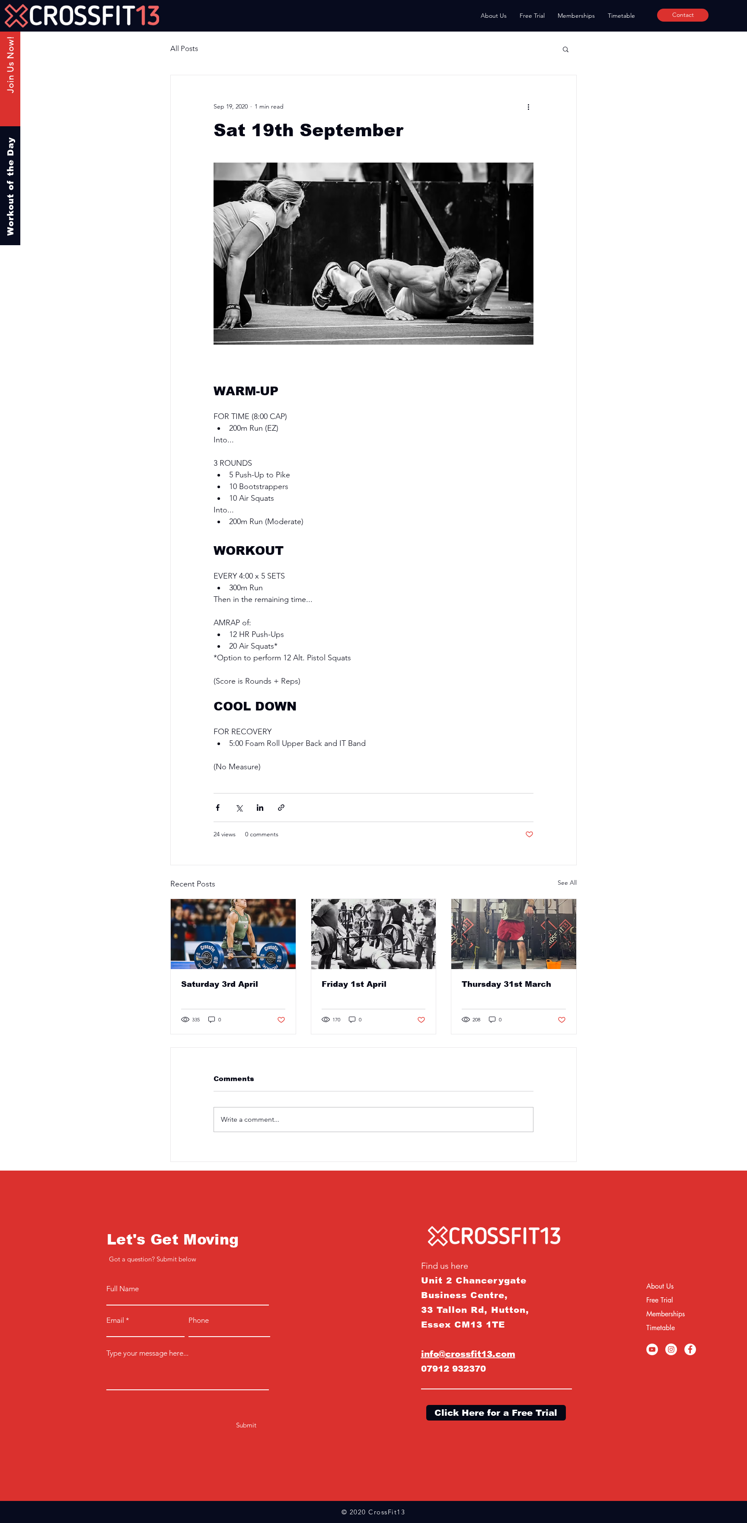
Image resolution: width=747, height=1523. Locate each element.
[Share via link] (281, 807)
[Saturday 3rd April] (233, 934)
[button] (566, 48)
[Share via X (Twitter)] (239, 807)
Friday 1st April (354, 984)
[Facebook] (690, 1349)
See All (567, 882)
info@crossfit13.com (468, 1354)
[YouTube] (652, 1349)
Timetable (660, 1327)
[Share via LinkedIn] (260, 807)
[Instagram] (671, 1349)
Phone (198, 1320)
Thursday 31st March (506, 984)
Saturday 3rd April (219, 984)
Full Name (122, 1289)
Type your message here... (147, 1353)
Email (115, 1320)
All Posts (184, 48)
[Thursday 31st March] (513, 934)
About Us (660, 1286)
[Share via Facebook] (218, 807)
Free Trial (659, 1300)
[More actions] (528, 106)
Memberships (665, 1313)
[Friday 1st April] (373, 934)
